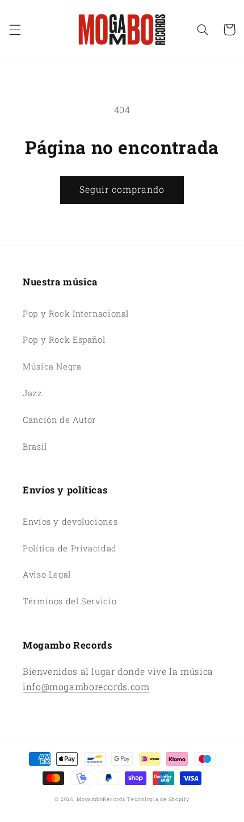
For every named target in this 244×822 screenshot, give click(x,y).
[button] (15, 29)
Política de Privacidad (70, 548)
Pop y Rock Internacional (76, 313)
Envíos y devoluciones (70, 521)
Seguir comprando (122, 189)
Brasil (35, 446)
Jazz (33, 393)
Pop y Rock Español (64, 339)
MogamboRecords (101, 799)
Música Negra (52, 366)
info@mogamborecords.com (86, 686)
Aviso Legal (47, 574)
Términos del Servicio (69, 601)
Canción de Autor (59, 419)
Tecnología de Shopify (158, 799)
